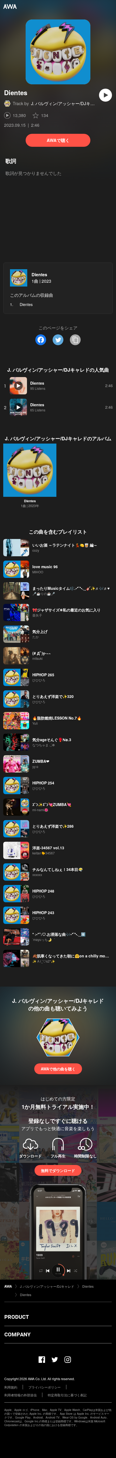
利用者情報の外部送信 (20, 1395)
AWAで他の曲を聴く (58, 1068)
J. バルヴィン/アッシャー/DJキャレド (67, 103)
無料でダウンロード (58, 1170)
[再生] (105, 95)
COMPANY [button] (17, 1334)
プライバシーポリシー (44, 1387)
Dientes (39, 274)
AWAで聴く (58, 140)
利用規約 (10, 1387)
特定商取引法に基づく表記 (67, 1395)
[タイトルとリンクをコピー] (75, 339)
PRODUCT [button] (16, 1317)
